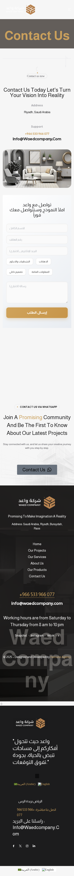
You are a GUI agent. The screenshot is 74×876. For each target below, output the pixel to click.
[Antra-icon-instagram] (27, 846)
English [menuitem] (45, 784)
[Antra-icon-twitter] (20, 846)
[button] (37, 776)
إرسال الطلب (37, 312)
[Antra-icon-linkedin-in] (34, 846)
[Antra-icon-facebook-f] (13, 846)
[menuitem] (26, 784)
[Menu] (69, 9)
